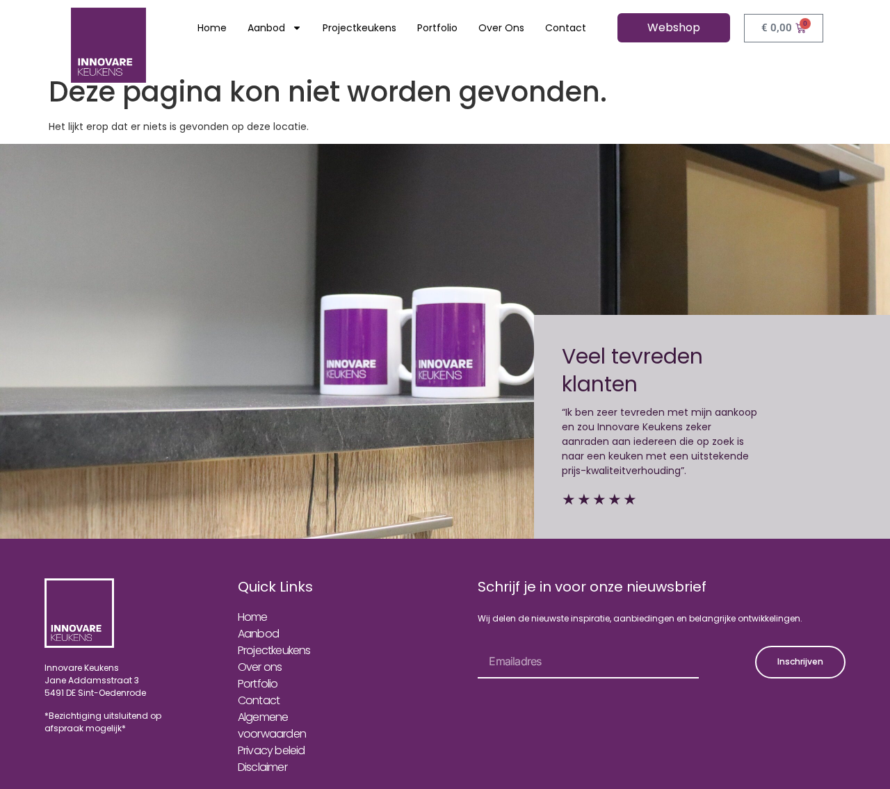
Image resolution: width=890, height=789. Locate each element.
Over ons (501, 28)
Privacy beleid (271, 750)
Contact (565, 28)
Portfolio (437, 28)
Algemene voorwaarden (272, 725)
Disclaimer (262, 767)
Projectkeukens (359, 28)
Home (212, 28)
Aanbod (266, 28)
